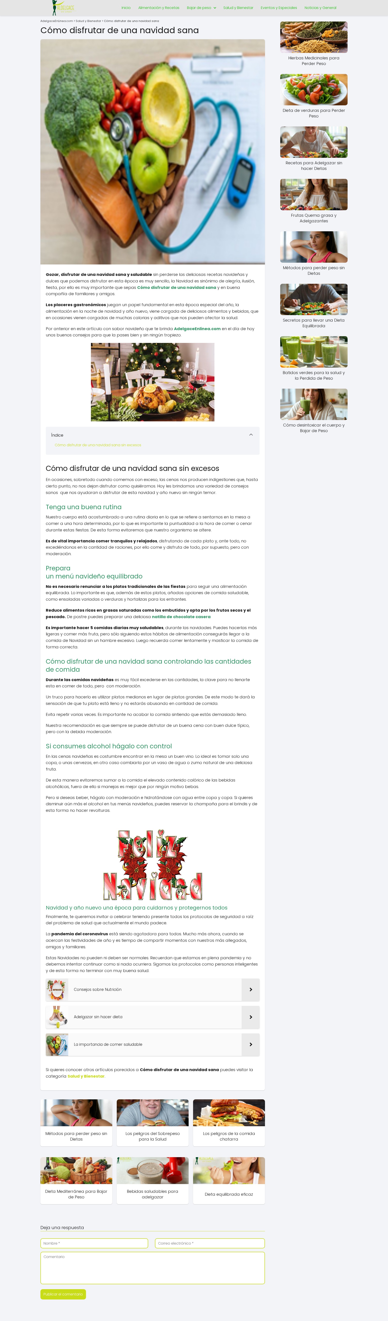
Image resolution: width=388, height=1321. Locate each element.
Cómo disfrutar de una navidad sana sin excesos (98, 445)
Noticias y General (320, 7)
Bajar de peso (199, 7)
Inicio (126, 7)
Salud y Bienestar (238, 7)
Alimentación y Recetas (158, 7)
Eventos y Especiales (279, 7)
